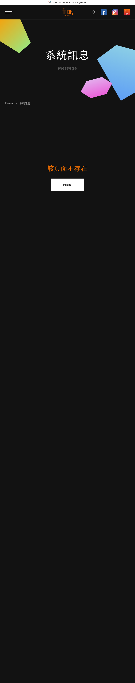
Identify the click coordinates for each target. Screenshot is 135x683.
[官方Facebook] (104, 12)
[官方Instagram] (115, 12)
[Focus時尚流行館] (67, 12)
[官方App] (127, 12)
